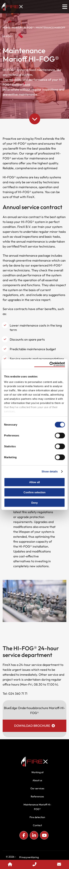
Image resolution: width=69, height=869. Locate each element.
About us (37, 780)
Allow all (34, 481)
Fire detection (37, 817)
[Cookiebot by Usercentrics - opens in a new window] (49, 364)
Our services (37, 788)
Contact (37, 825)
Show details (50, 471)
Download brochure (32, 726)
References (37, 796)
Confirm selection (34, 492)
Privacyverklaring (29, 857)
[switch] (60, 435)
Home (6, 27)
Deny (34, 502)
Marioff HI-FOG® (23, 27)
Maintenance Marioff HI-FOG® (37, 807)
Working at (37, 772)
